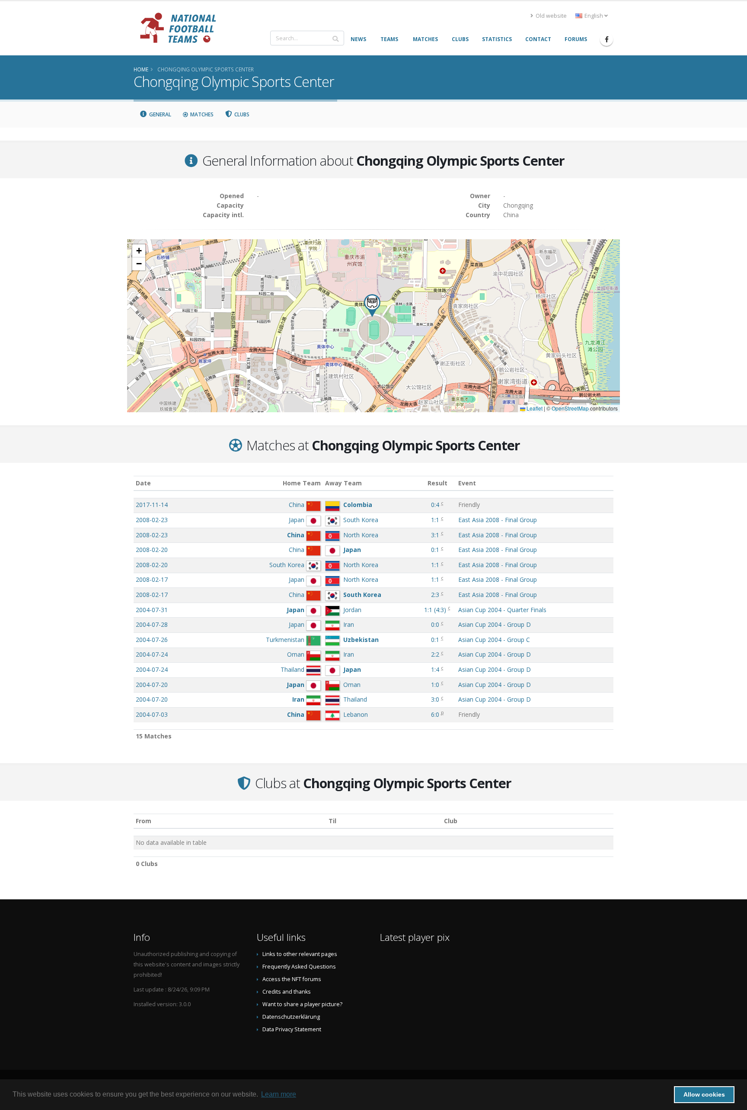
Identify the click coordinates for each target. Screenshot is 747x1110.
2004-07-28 (152, 624)
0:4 (435, 504)
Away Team (343, 483)
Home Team (302, 483)
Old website (550, 15)
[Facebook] (606, 39)
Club (450, 821)
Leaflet (534, 408)
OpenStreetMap (570, 408)
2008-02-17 (152, 579)
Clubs (241, 114)
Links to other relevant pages (299, 954)
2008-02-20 (152, 549)
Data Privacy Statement (291, 1029)
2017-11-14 (152, 504)
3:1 (435, 535)
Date (143, 483)
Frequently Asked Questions (299, 966)
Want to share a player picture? (302, 1004)
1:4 (435, 669)
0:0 (435, 624)
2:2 (435, 654)
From (143, 821)
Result (437, 483)
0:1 (435, 549)
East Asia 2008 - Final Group (497, 520)
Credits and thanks (286, 991)
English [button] (593, 15)
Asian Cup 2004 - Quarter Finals (502, 610)
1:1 (435, 520)
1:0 (435, 684)
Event (467, 483)
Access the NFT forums (291, 979)
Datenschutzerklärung (291, 1016)
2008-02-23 (152, 520)
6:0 (435, 714)
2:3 (435, 594)
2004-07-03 (152, 714)
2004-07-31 (152, 610)
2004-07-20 (152, 684)
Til (332, 821)
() (435, 610)
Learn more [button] (278, 1094)
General (159, 114)
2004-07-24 (152, 654)
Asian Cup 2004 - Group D (494, 624)
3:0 (435, 699)
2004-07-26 (152, 639)
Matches (201, 114)
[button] (372, 305)
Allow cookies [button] (704, 1094)
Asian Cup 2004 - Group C (494, 639)
